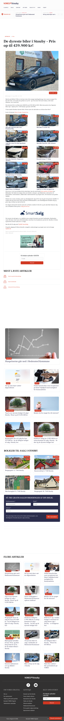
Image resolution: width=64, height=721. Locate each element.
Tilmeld (32, 263)
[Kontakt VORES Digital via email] (36, 685)
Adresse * (8, 508)
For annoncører (8, 696)
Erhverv (18, 7)
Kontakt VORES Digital (10, 701)
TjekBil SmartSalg (23, 224)
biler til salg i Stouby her (21, 112)
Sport (39, 7)
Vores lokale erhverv (28, 696)
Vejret (44, 7)
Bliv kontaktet (52, 517)
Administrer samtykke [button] (10, 703)
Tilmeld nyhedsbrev (55, 718)
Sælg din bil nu (25, 206)
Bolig (12, 7)
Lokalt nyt (32, 7)
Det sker (25, 7)
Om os (5, 694)
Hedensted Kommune (29, 706)
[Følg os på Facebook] (28, 685)
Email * (35, 501)
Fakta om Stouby (27, 701)
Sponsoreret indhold (28, 710)
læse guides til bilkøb (47, 191)
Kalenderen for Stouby (29, 698)
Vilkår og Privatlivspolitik (11, 698)
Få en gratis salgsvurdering (30, 708)
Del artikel (52, 93)
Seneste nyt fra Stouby (29, 694)
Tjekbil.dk (8, 228)
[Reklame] (32, 241)
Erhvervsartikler (27, 703)
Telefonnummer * (10, 501)
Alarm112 (6, 7)
